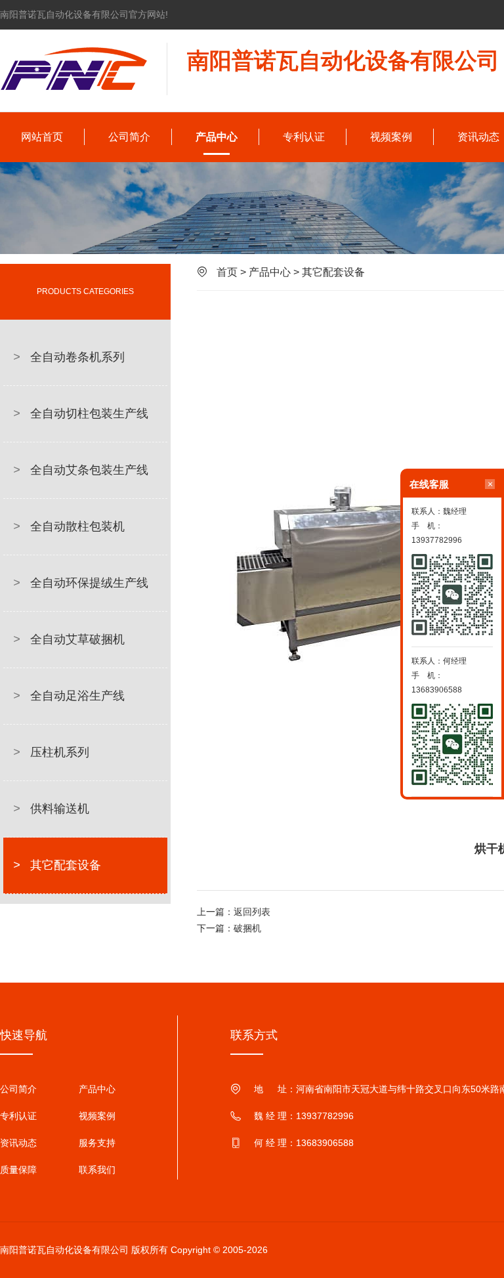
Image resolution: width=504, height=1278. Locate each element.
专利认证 (304, 136)
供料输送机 (51, 808)
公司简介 (129, 136)
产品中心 (217, 136)
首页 (227, 272)
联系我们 (97, 1169)
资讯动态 (18, 1143)
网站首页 (42, 136)
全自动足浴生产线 (69, 695)
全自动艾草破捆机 (69, 639)
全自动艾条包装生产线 (80, 470)
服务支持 (97, 1143)
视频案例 (391, 136)
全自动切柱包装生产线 (80, 413)
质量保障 (18, 1169)
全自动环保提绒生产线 (80, 582)
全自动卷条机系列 (69, 357)
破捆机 (247, 928)
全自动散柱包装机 (69, 526)
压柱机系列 (51, 752)
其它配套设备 (57, 865)
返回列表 (252, 911)
